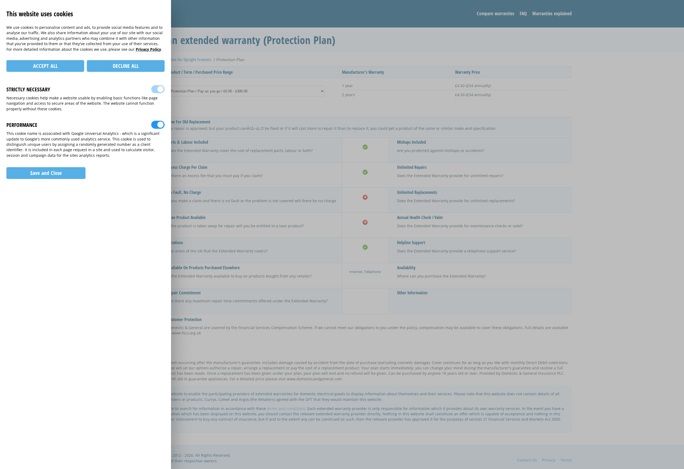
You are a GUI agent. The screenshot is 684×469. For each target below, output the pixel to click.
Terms (566, 460)
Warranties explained (552, 13)
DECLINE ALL (126, 65)
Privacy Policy (148, 49)
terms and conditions (286, 408)
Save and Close (46, 173)
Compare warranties (495, 13)
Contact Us (527, 460)
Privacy (548, 460)
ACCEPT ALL (45, 65)
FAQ (523, 13)
